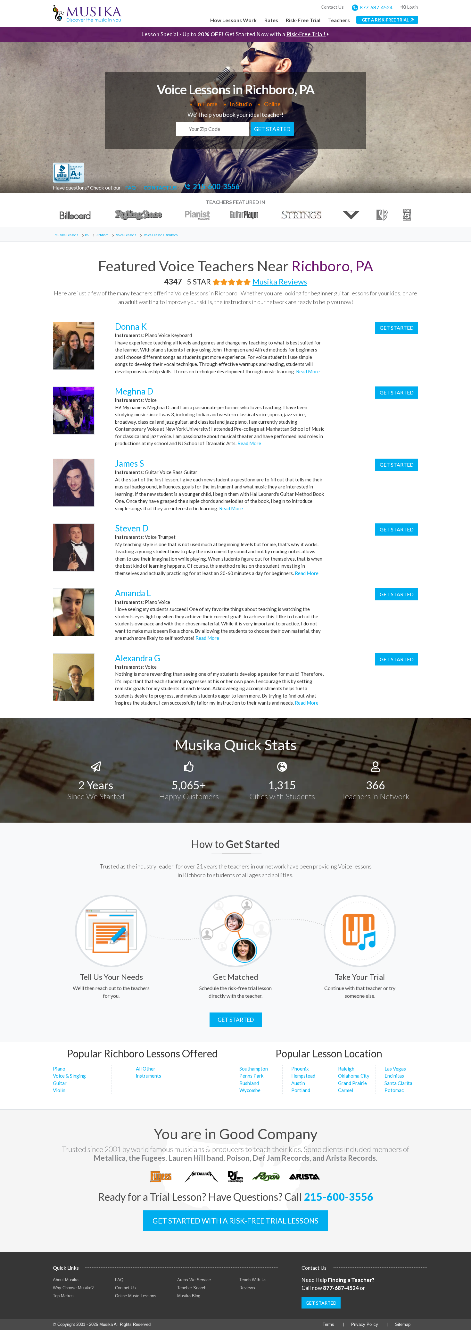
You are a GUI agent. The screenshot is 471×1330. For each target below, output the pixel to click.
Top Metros (63, 1295)
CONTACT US (160, 187)
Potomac (394, 1090)
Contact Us (332, 7)
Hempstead (303, 1076)
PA (87, 235)
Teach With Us (253, 1279)
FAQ (130, 187)
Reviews (247, 1287)
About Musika (65, 1279)
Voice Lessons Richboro (161, 235)
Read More (307, 371)
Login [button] (412, 7)
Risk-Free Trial (303, 20)
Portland (300, 1090)
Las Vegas (395, 1069)
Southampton (253, 1069)
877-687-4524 (376, 7)
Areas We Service (194, 1279)
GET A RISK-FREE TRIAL (385, 19)
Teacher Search (191, 1287)
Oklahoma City (353, 1076)
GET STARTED (272, 129)
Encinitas (394, 1076)
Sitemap (402, 1324)
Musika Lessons (66, 235)
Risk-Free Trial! (306, 34)
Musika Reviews (279, 281)
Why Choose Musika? (73, 1287)
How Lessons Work (233, 20)
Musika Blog (188, 1295)
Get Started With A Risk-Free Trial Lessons (235, 1220)
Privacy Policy (364, 1324)
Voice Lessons (126, 235)
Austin (298, 1083)
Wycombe (249, 1090)
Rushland (249, 1083)
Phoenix (300, 1069)
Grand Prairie (352, 1083)
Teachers (339, 20)
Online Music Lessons (135, 1295)
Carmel (345, 1090)
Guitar (60, 1083)
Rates (271, 20)
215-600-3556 (216, 187)
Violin (59, 1090)
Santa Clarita (398, 1083)
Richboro (101, 235)
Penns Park (251, 1076)
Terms (328, 1324)
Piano (59, 1069)
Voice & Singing (69, 1076)
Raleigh (346, 1069)
